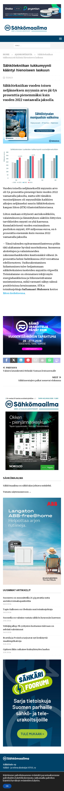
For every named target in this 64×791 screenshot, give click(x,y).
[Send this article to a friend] (35, 360)
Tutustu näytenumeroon (16, 492)
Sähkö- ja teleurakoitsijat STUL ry (19, 767)
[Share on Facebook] (6, 360)
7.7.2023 (9, 77)
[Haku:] (32, 45)
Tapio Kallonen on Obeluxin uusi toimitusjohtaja (28, 609)
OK (7, 786)
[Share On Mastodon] (56, 360)
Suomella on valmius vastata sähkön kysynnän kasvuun (32, 617)
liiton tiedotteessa (14, 293)
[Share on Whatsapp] (49, 360)
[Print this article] (42, 360)
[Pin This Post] (28, 360)
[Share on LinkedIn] (21, 360)
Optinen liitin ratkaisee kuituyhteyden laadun (26, 649)
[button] (60, 38)
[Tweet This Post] (13, 360)
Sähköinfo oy (9, 764)
